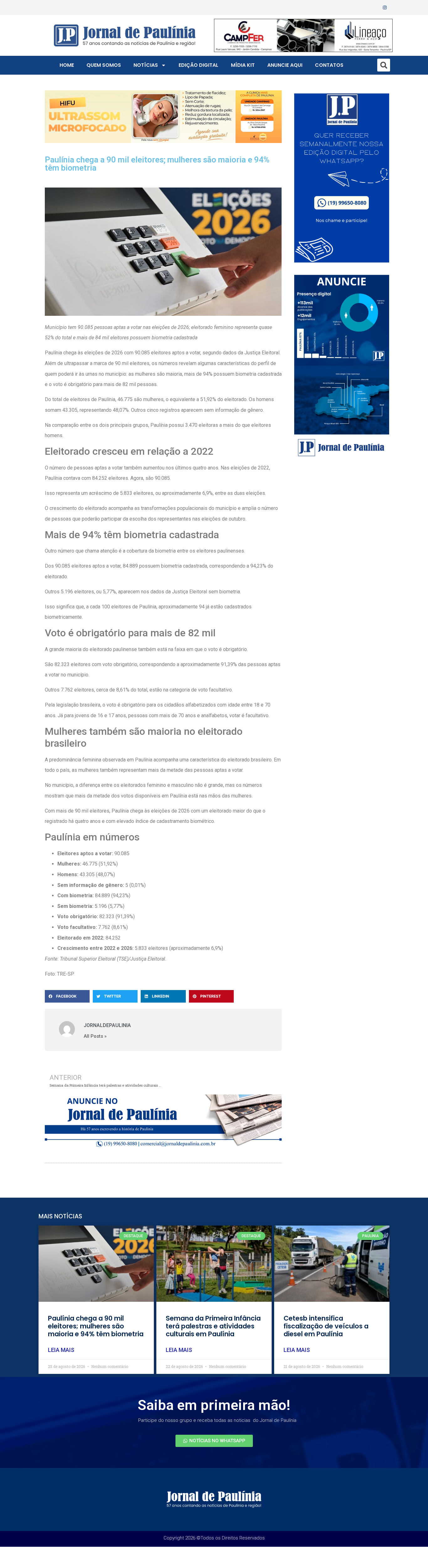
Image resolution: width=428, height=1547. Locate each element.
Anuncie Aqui (284, 65)
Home (67, 65)
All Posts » (95, 1036)
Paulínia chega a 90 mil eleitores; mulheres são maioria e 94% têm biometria (96, 1326)
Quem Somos (103, 65)
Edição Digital (198, 65)
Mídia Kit (243, 65)
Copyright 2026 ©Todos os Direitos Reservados (214, 1538)
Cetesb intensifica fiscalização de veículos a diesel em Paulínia (326, 1326)
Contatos (329, 65)
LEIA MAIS (61, 1350)
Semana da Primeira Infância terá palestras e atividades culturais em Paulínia (213, 1326)
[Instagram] (384, 7)
